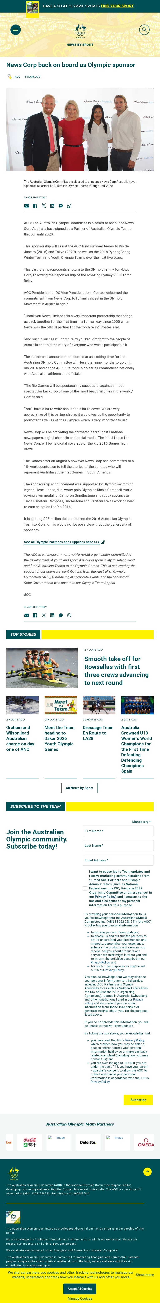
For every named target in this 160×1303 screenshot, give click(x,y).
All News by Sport (79, 788)
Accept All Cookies (80, 1289)
